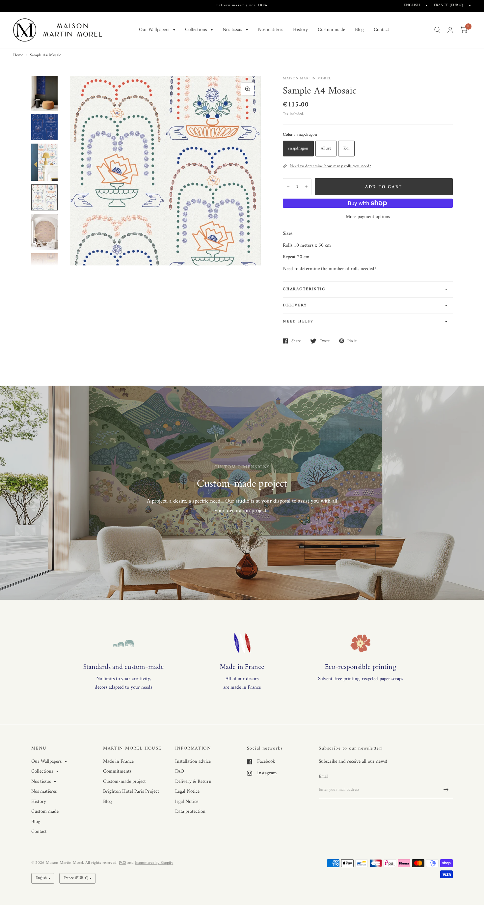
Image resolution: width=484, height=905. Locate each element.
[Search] (437, 30)
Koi (346, 148)
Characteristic (304, 289)
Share (296, 340)
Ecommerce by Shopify (154, 862)
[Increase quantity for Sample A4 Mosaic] (306, 186)
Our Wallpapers (154, 29)
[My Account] (450, 30)
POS (122, 862)
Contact (381, 29)
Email (323, 776)
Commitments (117, 771)
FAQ (179, 771)
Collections (196, 29)
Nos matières (270, 29)
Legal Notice (187, 791)
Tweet (325, 340)
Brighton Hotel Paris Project (131, 791)
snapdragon (298, 148)
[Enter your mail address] (446, 789)
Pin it (352, 340)
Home (18, 55)
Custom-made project (124, 781)
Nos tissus (232, 29)
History (300, 29)
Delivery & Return (193, 781)
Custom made (331, 29)
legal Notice (186, 801)
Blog (359, 29)
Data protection (190, 811)
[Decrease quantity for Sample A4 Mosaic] (288, 186)
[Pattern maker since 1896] (242, 6)
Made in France (118, 761)
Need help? (298, 321)
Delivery (295, 305)
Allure (326, 148)
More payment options (368, 217)
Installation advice (193, 761)
